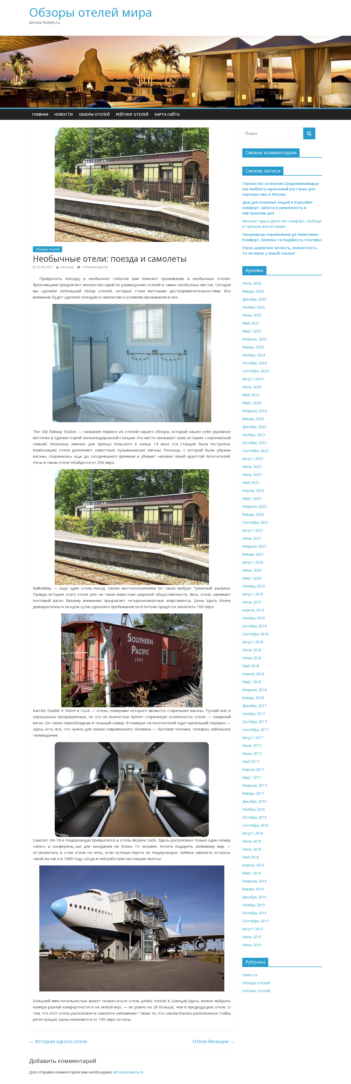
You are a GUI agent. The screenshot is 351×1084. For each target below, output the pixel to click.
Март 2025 (251, 331)
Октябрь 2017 (254, 721)
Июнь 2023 (251, 474)
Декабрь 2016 (254, 801)
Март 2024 (251, 402)
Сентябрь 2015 (255, 920)
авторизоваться (128, 1071)
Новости (63, 114)
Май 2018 (250, 665)
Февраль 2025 (254, 339)
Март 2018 (251, 681)
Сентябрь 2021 (255, 522)
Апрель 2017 (253, 769)
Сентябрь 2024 (255, 370)
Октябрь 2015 (254, 912)
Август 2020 (252, 562)
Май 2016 (250, 857)
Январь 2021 (253, 554)
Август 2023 (252, 458)
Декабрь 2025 (254, 299)
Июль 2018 (251, 649)
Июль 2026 (251, 283)
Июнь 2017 (251, 753)
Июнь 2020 (251, 570)
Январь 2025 (253, 347)
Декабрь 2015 (254, 897)
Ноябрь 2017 (253, 713)
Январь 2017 (253, 793)
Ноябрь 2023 (253, 434)
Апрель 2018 (253, 673)
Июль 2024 (251, 386)
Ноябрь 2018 (253, 618)
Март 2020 (251, 578)
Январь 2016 (253, 889)
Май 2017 (250, 761)
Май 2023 (250, 482)
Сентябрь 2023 (255, 450)
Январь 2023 (253, 514)
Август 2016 (252, 833)
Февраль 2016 (254, 881)
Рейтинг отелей (132, 114)
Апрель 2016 (253, 865)
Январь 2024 (253, 418)
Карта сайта (167, 114)
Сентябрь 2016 (255, 825)
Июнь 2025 (251, 315)
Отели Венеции (213, 1041)
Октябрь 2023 (254, 442)
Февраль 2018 (254, 689)
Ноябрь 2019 (253, 586)
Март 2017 (251, 777)
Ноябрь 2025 (253, 307)
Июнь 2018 (251, 657)
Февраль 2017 (254, 785)
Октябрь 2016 (254, 817)
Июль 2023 (251, 466)
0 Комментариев (94, 267)
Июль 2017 (251, 745)
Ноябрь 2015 (253, 904)
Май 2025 (250, 323)
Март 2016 (251, 873)
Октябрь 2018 (254, 626)
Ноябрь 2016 (253, 809)
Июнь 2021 (251, 538)
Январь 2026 (253, 291)
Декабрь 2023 (254, 426)
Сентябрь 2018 (255, 633)
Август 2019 (252, 594)
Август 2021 (252, 530)
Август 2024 (252, 378)
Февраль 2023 (254, 506)
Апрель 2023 (253, 490)
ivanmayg (67, 267)
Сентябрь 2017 (255, 729)
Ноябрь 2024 (253, 355)
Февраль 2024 (254, 410)
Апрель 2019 (253, 610)
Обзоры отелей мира (90, 12)
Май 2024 (250, 394)
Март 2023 (251, 498)
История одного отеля (58, 1041)
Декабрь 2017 (254, 705)
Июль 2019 (251, 602)
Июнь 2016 (251, 849)
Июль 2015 (251, 936)
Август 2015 (252, 928)
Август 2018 (252, 641)
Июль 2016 (251, 841)
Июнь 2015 (251, 944)
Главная (40, 114)
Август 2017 (252, 737)
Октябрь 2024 (254, 362)
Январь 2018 (253, 697)
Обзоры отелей (94, 114)
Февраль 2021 (254, 546)
